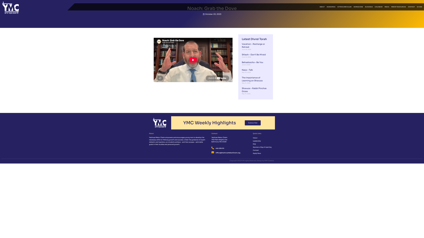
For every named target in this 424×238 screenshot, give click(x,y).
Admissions (358, 7)
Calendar (378, 7)
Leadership (257, 141)
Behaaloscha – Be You (252, 62)
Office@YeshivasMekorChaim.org (228, 153)
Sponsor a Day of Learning (262, 147)
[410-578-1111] (212, 148)
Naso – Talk (247, 70)
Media (387, 7)
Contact (411, 7)
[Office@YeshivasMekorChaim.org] (212, 152)
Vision (255, 138)
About (322, 7)
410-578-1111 (220, 148)
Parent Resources (398, 7)
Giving (419, 7)
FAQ (254, 144)
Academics (331, 7)
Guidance (369, 7)
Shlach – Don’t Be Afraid (254, 54)
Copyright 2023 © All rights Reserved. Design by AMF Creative (252, 161)
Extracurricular (344, 7)
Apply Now (257, 153)
